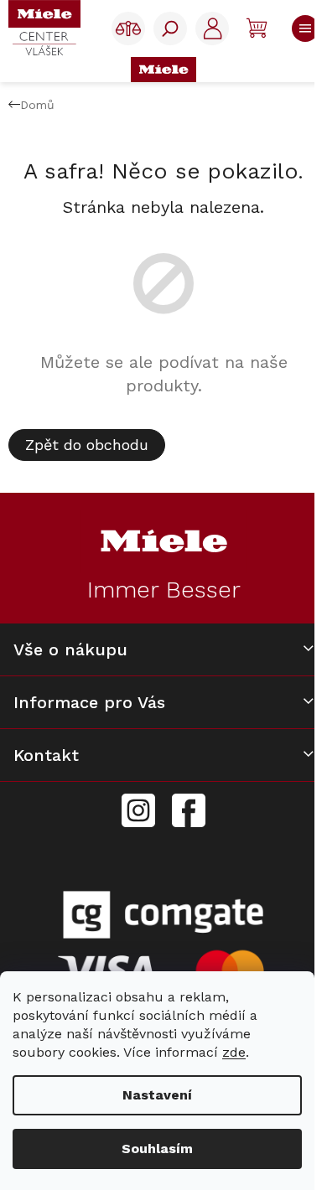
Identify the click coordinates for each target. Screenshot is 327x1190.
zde (234, 1052)
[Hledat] (170, 28)
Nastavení (157, 1095)
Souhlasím (157, 1148)
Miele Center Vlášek (188, 810)
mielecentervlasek (138, 801)
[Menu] (301, 28)
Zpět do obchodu (86, 444)
